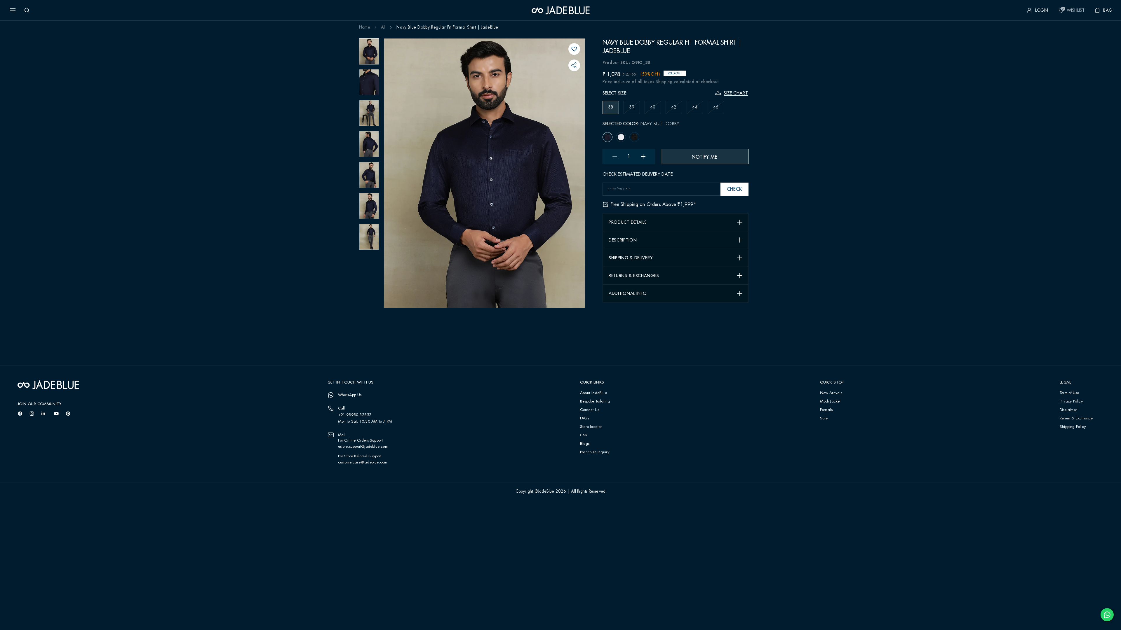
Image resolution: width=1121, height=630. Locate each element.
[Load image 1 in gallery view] (369, 51)
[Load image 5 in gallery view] (369, 175)
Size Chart (736, 93)
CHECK (734, 189)
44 (697, 109)
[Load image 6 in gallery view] (369, 206)
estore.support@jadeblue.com (363, 446)
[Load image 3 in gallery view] (369, 113)
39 (634, 109)
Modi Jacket (830, 401)
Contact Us (589, 410)
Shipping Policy (1073, 427)
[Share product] (574, 65)
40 (655, 109)
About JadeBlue (593, 393)
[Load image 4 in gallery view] (369, 144)
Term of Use (1069, 393)
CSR (584, 435)
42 (676, 109)
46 (718, 109)
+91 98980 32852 (355, 415)
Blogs (584, 443)
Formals (826, 410)
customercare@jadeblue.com (362, 462)
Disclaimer (1068, 410)
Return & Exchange (1076, 418)
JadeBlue (546, 491)
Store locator (591, 427)
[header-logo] (561, 10)
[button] (13, 10)
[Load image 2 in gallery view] (369, 82)
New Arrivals (831, 393)
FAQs (584, 418)
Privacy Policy (1071, 401)
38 (613, 109)
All (383, 27)
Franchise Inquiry (594, 452)
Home (364, 27)
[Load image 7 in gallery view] (369, 237)
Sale (824, 418)
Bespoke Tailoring (595, 401)
